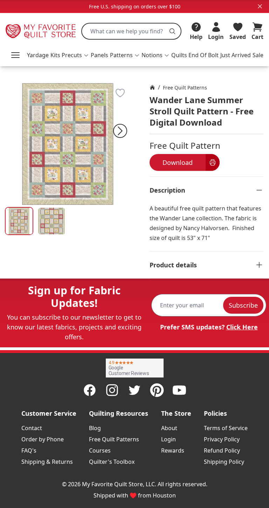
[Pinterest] (157, 390)
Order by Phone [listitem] (42, 439)
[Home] (152, 87)
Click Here (242, 327)
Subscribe (243, 305)
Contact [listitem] (31, 428)
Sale (258, 55)
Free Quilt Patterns (185, 87)
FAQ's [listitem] (28, 450)
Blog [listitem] (95, 428)
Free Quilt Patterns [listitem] (114, 439)
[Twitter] (134, 390)
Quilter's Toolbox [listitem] (111, 462)
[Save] (120, 93)
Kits (55, 55)
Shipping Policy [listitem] (224, 462)
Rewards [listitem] (172, 450)
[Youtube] (179, 390)
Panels (99, 55)
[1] (51, 221)
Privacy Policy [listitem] (222, 439)
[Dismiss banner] (259, 6)
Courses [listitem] (100, 450)
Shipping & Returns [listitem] (47, 462)
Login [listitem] (168, 439)
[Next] (120, 131)
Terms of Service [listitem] (226, 428)
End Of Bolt (203, 55)
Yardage (38, 55)
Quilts (179, 55)
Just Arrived (235, 55)
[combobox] (131, 31)
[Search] (172, 31)
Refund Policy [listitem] (222, 450)
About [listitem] (169, 428)
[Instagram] (112, 390)
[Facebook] (90, 390)
